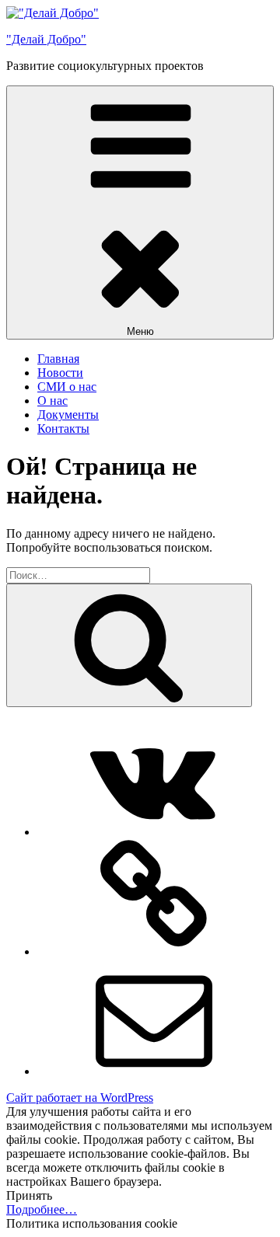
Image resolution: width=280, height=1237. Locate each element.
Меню (140, 331)
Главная (58, 358)
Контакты (63, 428)
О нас (52, 400)
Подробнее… (41, 1209)
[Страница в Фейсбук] (154, 831)
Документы (68, 414)
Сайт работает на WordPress (79, 1097)
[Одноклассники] (154, 951)
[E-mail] (154, 1071)
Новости (60, 372)
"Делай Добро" (46, 39)
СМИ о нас (66, 386)
